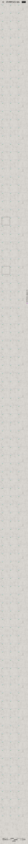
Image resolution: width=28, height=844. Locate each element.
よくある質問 (22, 839)
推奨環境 (16, 839)
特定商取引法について (7, 839)
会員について (5, 838)
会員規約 (12, 838)
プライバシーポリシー (20, 838)
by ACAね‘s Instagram (27, 296)
